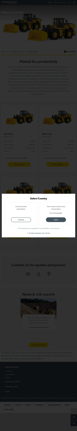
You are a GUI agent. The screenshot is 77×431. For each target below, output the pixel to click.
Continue (21, 220)
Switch (56, 220)
